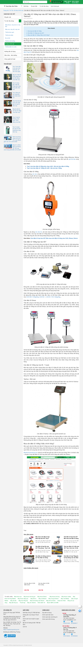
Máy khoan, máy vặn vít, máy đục (12, 25)
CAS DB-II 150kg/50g (32, 297)
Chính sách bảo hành (47, 615)
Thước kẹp (22, 602)
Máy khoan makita (66, 596)
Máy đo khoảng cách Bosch (37, 600)
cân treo (34, 174)
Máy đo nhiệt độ (31, 602)
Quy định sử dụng (46, 612)
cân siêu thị (38, 232)
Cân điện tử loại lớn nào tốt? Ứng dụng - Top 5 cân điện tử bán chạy (43, 547)
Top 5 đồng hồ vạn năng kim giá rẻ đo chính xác (16, 95)
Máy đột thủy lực (13, 602)
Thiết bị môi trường (10, 41)
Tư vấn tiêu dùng (44, 6)
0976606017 (74, 623)
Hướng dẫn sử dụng (9, 51)
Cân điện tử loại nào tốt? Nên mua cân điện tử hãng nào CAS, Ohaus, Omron (54, 238)
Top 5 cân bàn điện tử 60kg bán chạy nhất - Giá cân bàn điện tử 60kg (48, 166)
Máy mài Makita (65, 598)
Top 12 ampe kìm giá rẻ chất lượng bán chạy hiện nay (17, 129)
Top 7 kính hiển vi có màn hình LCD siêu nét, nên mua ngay (17, 69)
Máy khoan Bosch (42, 596)
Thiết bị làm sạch (9, 32)
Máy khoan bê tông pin (29, 596)
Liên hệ (25, 626)
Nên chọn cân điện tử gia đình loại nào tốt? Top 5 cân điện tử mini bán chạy (43, 537)
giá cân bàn (72, 159)
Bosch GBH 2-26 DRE (52, 602)
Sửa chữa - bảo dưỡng (10, 55)
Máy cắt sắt (13, 600)
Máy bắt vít (33, 598)
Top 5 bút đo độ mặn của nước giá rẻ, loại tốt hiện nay (17, 103)
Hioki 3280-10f (41, 602)
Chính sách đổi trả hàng (48, 619)
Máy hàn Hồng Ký (23, 600)
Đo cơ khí (7, 38)
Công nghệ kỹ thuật (9, 59)
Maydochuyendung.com (30, 452)
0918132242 (66, 636)
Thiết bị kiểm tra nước (10, 47)
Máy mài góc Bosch (53, 598)
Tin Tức (11, 10)
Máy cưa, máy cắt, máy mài (12, 29)
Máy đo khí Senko (51, 600)
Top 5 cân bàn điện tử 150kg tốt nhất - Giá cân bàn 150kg (44, 168)
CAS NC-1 (42, 297)
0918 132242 (75, 2)
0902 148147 (67, 2)
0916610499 (66, 623)
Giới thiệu (26, 6)
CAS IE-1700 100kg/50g (53, 297)
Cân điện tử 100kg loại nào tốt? (36, 33)
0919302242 (74, 636)
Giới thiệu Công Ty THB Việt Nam (31, 612)
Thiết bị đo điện (9, 35)
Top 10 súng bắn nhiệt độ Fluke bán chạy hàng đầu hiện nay (17, 86)
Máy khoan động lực (23, 598)
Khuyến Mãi (34, 6)
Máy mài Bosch (42, 598)
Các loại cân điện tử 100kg (35, 31)
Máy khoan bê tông (54, 596)
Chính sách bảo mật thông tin (49, 617)
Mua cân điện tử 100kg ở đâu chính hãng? (39, 35)
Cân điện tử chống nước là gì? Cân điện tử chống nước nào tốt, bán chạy (43, 556)
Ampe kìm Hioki (62, 600)
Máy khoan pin (18, 596)
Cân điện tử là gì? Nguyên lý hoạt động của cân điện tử (71, 556)
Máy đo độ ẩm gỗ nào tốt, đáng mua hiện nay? (17, 110)
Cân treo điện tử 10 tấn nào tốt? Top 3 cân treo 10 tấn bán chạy (71, 547)
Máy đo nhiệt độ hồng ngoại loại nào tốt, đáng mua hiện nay (17, 77)
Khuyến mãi (7, 17)
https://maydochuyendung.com (11, 629)
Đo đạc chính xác (18, 10)
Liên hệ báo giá (55, 6)
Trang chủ (6, 10)
